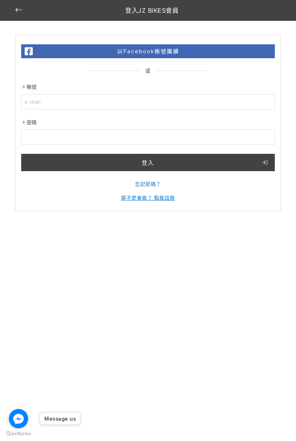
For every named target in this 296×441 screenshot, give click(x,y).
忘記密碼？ (148, 184)
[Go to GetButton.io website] (18, 433)
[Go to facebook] (18, 418)
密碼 (32, 122)
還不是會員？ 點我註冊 (148, 198)
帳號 (32, 87)
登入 (148, 162)
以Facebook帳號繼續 (148, 51)
